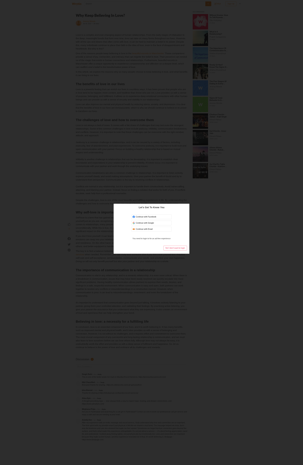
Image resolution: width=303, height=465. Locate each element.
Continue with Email (144, 229)
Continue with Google (145, 223)
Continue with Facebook (146, 217)
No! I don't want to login (175, 248)
